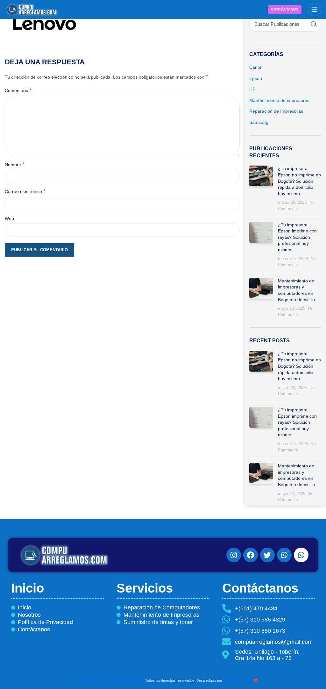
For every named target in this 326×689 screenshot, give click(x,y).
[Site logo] (32, 9)
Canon (256, 67)
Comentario (18, 90)
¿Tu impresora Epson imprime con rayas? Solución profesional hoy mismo (297, 237)
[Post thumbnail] (261, 189)
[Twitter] (267, 555)
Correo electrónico (25, 191)
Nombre (14, 164)
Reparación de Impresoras (276, 111)
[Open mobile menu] (314, 9)
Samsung (258, 122)
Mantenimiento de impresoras (279, 100)
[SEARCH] (314, 24)
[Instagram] (233, 555)
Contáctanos (284, 9)
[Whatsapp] (284, 555)
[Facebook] (250, 555)
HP (252, 89)
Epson (255, 78)
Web (9, 218)
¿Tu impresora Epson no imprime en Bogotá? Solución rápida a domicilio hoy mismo (299, 181)
